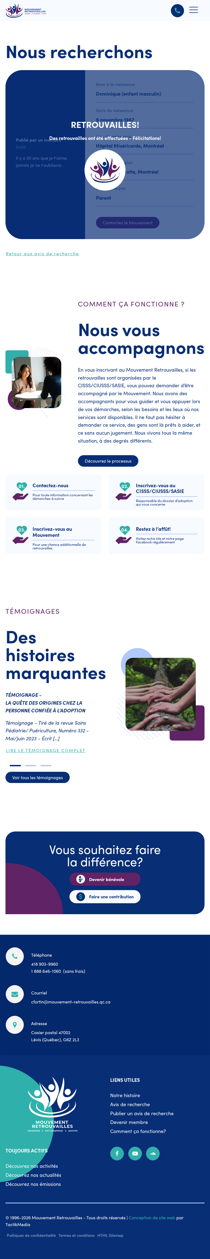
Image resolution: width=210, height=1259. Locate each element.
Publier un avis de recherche (142, 1113)
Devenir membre (129, 1122)
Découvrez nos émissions (33, 1183)
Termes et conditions (77, 1235)
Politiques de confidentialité (31, 1235)
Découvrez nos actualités (33, 1174)
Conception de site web (152, 1217)
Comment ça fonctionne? (138, 1131)
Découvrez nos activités (31, 1165)
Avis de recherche (130, 1104)
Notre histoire (125, 1095)
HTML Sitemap (110, 1235)
